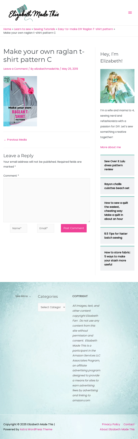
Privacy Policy (111, 424)
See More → (23, 296)
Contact (129, 424)
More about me (110, 147)
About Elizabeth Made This (117, 429)
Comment (11, 176)
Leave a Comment (15, 69)
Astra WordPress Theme (36, 429)
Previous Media (15, 139)
